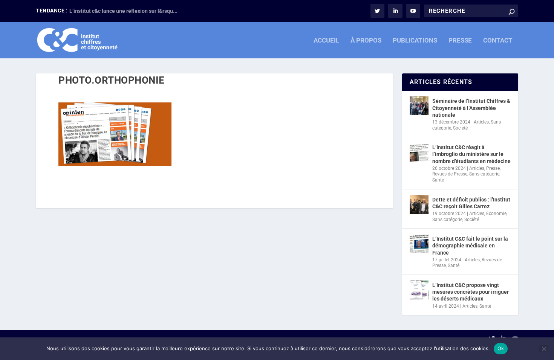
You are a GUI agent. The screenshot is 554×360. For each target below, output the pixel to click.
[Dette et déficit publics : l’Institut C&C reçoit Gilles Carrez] (419, 204)
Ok (500, 348)
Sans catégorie (484, 174)
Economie (496, 213)
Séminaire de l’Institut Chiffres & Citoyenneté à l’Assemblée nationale (471, 107)
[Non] (543, 348)
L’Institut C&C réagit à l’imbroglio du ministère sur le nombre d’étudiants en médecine (471, 154)
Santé (438, 180)
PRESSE (460, 40)
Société (460, 128)
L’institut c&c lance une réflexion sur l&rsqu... (123, 11)
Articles (481, 122)
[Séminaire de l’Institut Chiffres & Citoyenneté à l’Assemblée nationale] (419, 105)
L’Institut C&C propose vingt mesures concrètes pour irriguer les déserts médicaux (470, 292)
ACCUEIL (326, 40)
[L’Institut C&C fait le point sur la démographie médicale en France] (419, 243)
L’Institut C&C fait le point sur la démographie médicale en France (470, 245)
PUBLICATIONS (415, 40)
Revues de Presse (449, 174)
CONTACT (498, 40)
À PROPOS (365, 40)
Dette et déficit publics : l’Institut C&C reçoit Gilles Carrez (471, 203)
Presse (493, 168)
